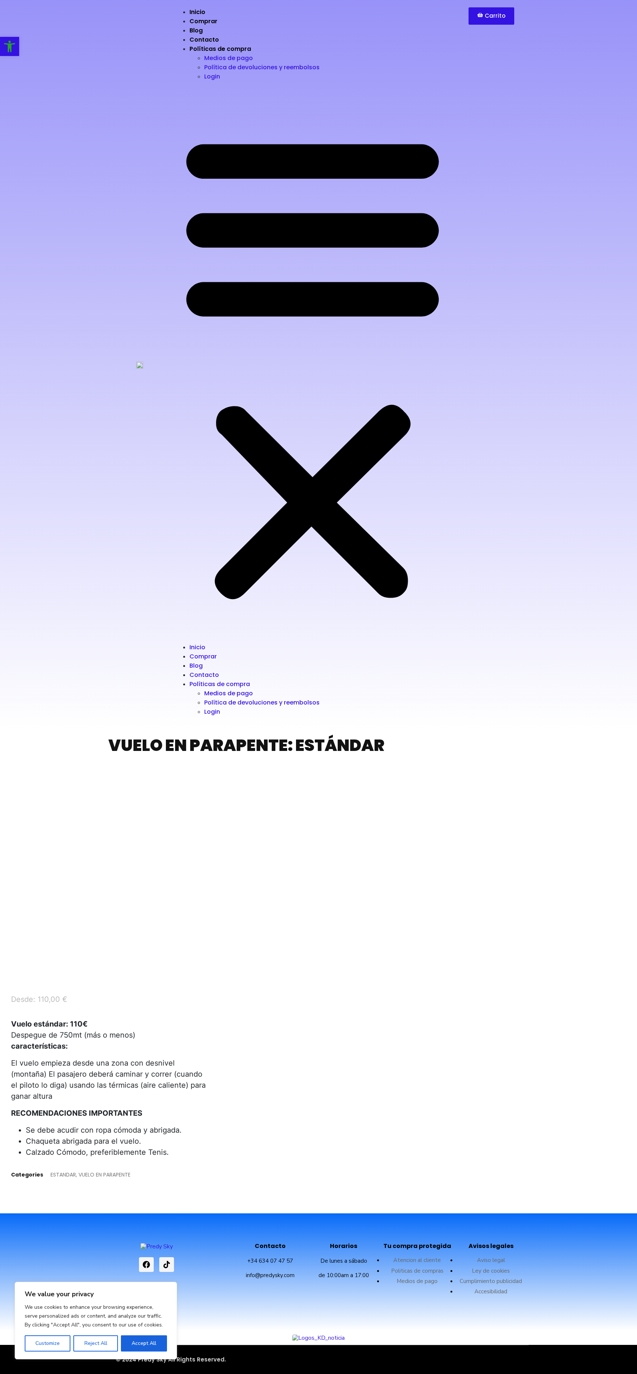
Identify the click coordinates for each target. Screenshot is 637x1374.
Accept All (144, 1343)
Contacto (204, 39)
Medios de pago (228, 58)
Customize (47, 1343)
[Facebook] (146, 1264)
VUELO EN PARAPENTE (104, 1174)
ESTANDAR (63, 1174)
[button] (312, 365)
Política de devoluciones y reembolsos (262, 67)
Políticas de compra (220, 49)
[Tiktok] (166, 1264)
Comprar (203, 21)
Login (212, 76)
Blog (196, 30)
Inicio (197, 12)
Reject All (95, 1343)
